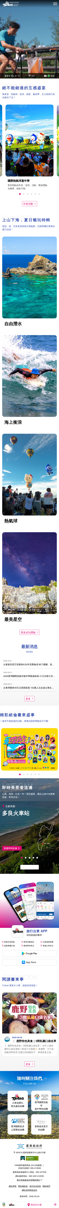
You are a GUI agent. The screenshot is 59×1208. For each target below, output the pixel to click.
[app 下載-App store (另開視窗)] (29, 962)
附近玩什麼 (36, 1204)
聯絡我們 (46, 1186)
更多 (28, 698)
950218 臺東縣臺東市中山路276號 (31, 1152)
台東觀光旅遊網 (10, 4)
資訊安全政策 (35, 1186)
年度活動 (28, 203)
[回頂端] (55, 1204)
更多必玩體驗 (28, 632)
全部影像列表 (28, 867)
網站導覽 (12, 1186)
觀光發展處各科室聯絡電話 (28, 1180)
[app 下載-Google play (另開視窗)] (29, 953)
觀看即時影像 (10, 848)
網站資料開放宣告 (29, 1190)
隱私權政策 (23, 1186)
